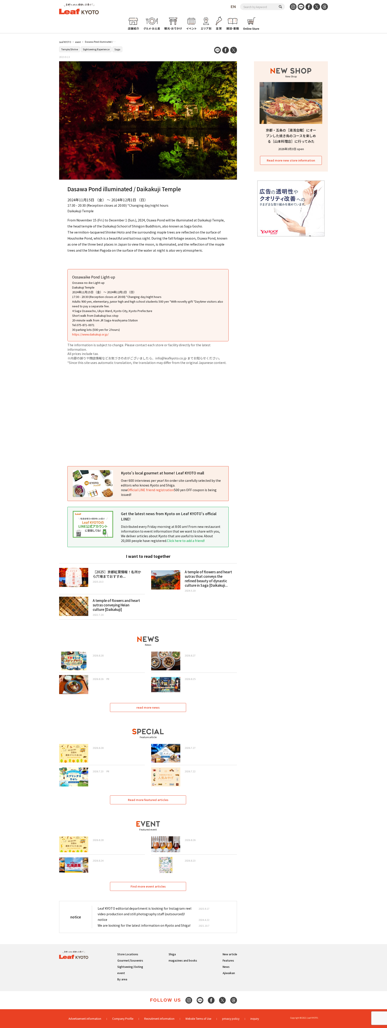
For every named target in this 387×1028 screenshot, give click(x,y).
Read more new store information (291, 160)
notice (102, 919)
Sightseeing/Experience (96, 49)
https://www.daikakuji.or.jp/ (90, 334)
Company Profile (122, 1018)
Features (228, 960)
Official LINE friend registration (150, 490)
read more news (148, 707)
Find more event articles (148, 886)
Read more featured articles (148, 800)
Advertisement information (85, 1018)
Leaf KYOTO (65, 42)
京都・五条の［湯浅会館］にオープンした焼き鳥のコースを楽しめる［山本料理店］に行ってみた (291, 136)
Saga (117, 49)
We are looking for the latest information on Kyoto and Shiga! (144, 925)
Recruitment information (159, 1018)
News (226, 967)
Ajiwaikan (229, 973)
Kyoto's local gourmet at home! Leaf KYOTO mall (162, 473)
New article (230, 954)
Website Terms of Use (198, 1018)
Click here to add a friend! (186, 540)
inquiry (254, 1018)
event (78, 42)
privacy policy (230, 1018)
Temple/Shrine (69, 49)
